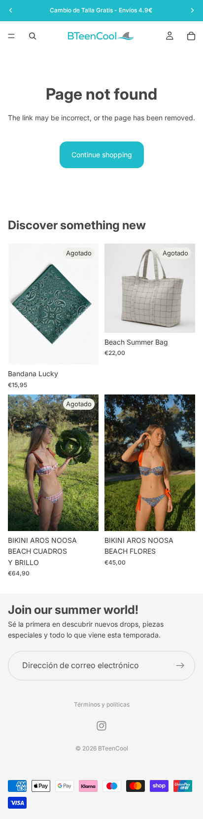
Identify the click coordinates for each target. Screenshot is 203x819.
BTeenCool (113, 748)
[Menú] (11, 36)
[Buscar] (32, 36)
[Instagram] (101, 726)
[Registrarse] (180, 665)
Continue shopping (101, 154)
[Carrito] (191, 36)
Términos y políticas (102, 704)
